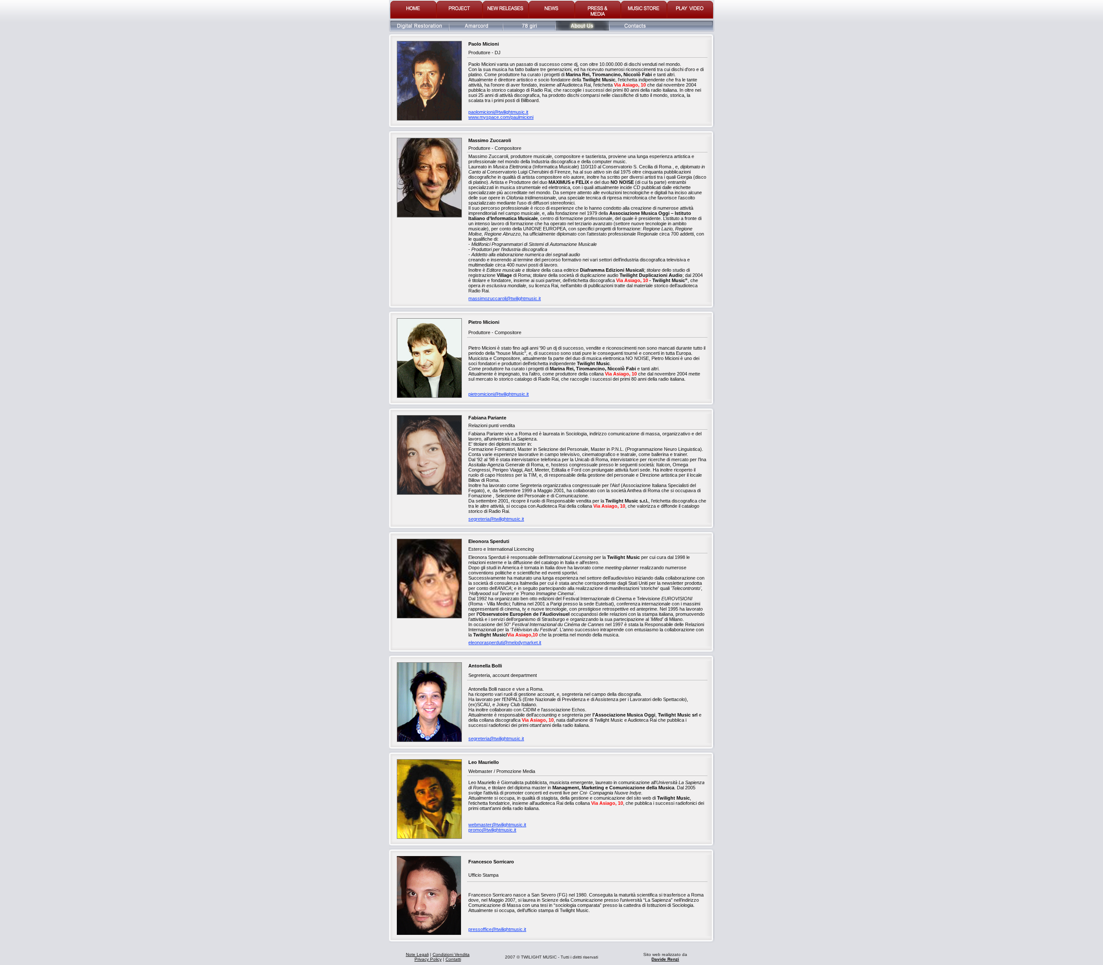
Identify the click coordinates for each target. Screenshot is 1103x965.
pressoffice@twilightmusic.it (497, 929)
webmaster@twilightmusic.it (497, 824)
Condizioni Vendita (451, 954)
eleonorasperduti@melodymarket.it (504, 642)
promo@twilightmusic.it (492, 829)
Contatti (453, 959)
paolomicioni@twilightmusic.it (498, 112)
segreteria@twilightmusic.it (496, 518)
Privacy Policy (428, 959)
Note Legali (417, 954)
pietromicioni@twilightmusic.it (498, 394)
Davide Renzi (665, 959)
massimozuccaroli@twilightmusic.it (504, 298)
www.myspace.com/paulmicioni (500, 117)
